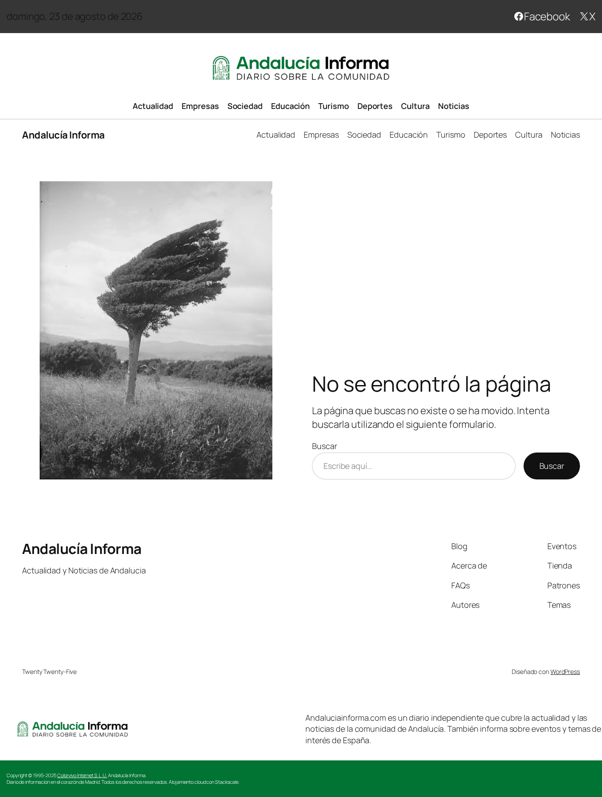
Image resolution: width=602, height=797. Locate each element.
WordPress (565, 671)
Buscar (324, 446)
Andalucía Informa (63, 135)
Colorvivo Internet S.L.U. (82, 775)
